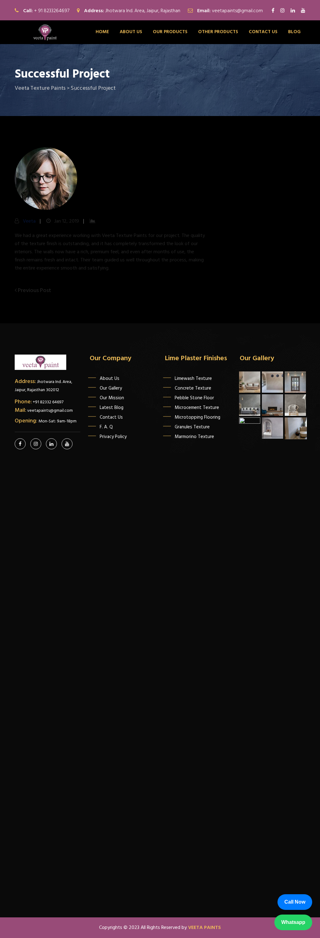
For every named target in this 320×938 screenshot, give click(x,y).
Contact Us (111, 417)
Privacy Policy (113, 437)
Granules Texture (192, 427)
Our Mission (112, 398)
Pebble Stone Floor (194, 398)
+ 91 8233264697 (51, 11)
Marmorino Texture (194, 437)
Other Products (218, 32)
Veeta (29, 221)
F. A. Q (106, 427)
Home (102, 32)
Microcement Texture (197, 407)
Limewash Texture (193, 378)
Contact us (263, 32)
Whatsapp (293, 922)
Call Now (295, 902)
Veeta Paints (204, 928)
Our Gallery (111, 388)
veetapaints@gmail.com (237, 11)
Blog (294, 32)
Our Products (170, 32)
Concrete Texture (193, 388)
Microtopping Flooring (197, 417)
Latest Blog (111, 407)
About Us (131, 32)
